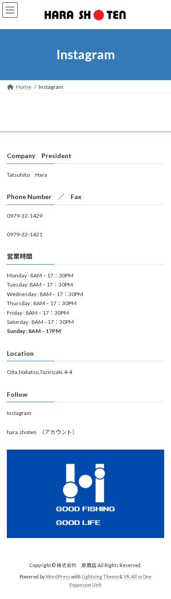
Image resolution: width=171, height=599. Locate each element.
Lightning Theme (100, 576)
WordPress (58, 576)
